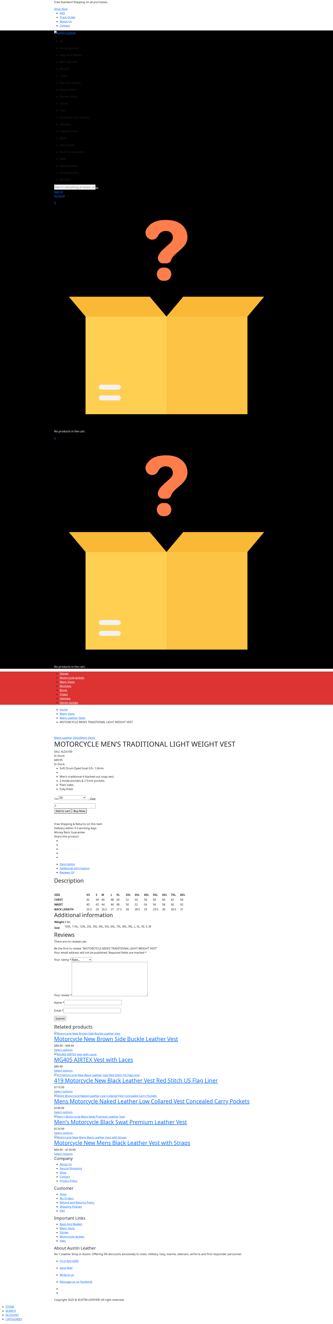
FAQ (62, 13)
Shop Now (61, 9)
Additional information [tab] (74, 868)
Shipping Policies (71, 1207)
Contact (65, 26)
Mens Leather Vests (73, 718)
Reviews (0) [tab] (67, 872)
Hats (63, 1241)
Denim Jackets (69, 703)
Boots (63, 690)
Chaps (64, 694)
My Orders (67, 1198)
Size (56, 798)
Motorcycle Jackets (72, 678)
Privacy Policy (68, 1181)
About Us (66, 21)
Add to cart (63, 811)
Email (58, 1010)
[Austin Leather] (65, 32)
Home (64, 709)
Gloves (64, 673)
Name (59, 1003)
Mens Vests (67, 682)
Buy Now (79, 811)
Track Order (67, 17)
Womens (65, 686)
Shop (63, 1172)
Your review (63, 995)
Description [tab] (67, 864)
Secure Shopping (71, 1168)
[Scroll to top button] (325, 1316)
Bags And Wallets (71, 1224)
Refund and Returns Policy (77, 1202)
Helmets (65, 698)
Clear (93, 798)
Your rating (62, 960)
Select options (63, 1050)
